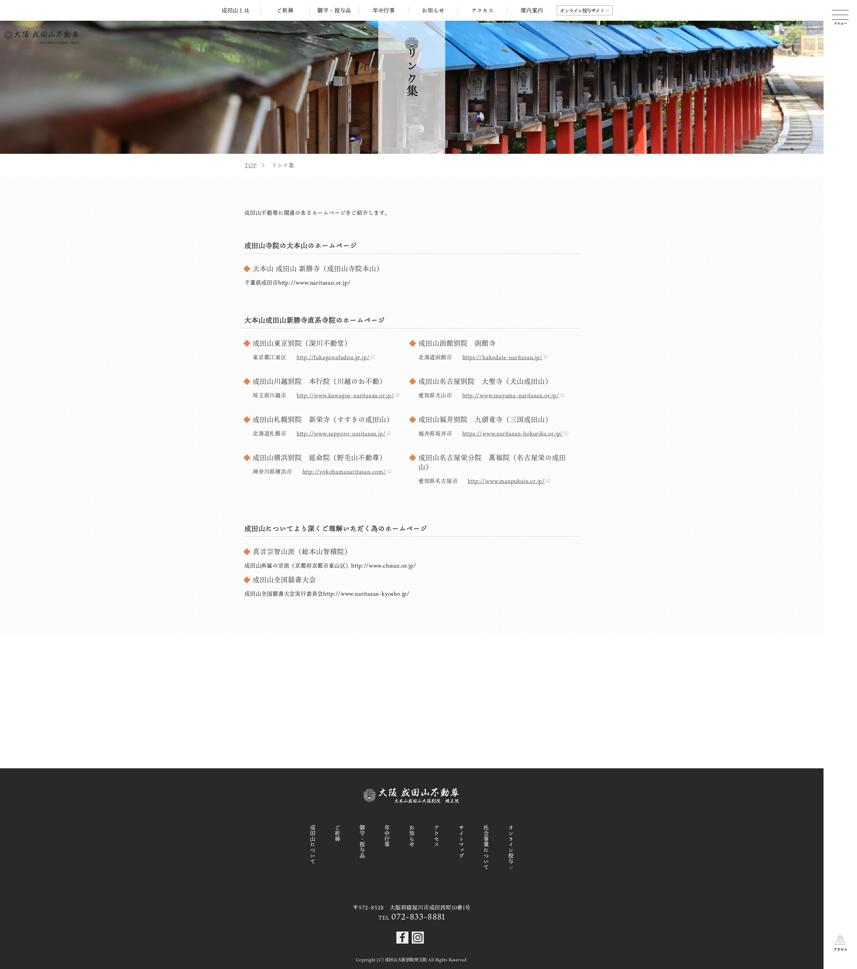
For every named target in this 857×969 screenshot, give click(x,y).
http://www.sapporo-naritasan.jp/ (341, 433)
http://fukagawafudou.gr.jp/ (333, 357)
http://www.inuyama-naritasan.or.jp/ (510, 395)
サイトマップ (461, 842)
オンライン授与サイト (582, 10)
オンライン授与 (511, 844)
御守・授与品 (334, 10)
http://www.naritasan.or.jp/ (314, 283)
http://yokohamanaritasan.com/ (344, 472)
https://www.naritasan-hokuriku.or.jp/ (512, 433)
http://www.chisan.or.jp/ (383, 566)
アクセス (482, 10)
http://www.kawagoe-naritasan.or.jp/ (345, 395)
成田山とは (236, 10)
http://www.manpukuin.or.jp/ (506, 481)
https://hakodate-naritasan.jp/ (502, 357)
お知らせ (433, 10)
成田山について (313, 844)
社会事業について (486, 847)
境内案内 (532, 10)
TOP (250, 165)
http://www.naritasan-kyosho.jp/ (366, 594)
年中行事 (384, 10)
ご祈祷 (285, 10)
